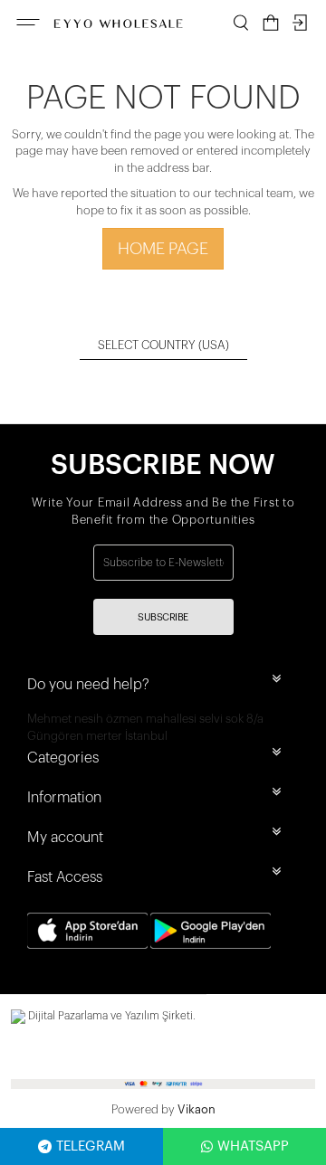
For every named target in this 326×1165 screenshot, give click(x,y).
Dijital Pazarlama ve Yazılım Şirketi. (110, 1015)
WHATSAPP (253, 1146)
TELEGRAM (90, 1146)
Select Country (163, 345)
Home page (163, 249)
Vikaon (196, 1109)
